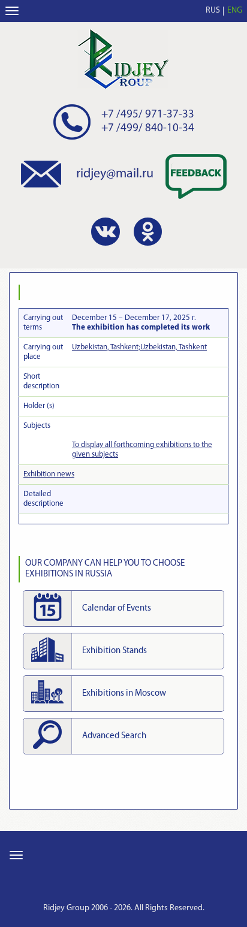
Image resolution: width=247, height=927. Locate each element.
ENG (234, 10)
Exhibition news (48, 474)
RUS (213, 10)
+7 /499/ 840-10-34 (147, 128)
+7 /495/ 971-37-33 (147, 114)
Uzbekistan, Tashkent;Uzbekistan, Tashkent (139, 347)
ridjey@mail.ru (114, 174)
